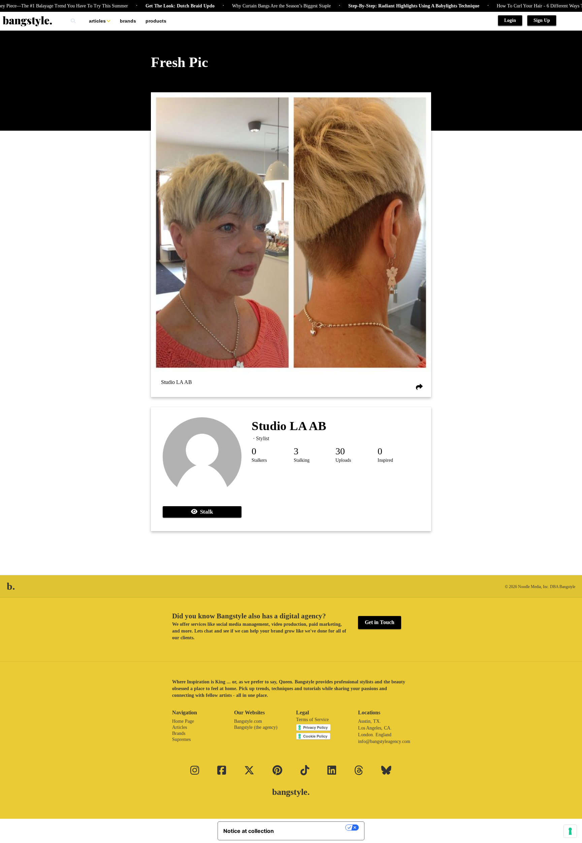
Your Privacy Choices (313, 827)
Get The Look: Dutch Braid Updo (157, 5)
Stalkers (259, 460)
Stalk (205, 512)
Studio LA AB (176, 382)
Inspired (385, 460)
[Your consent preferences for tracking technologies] (570, 831)
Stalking (302, 460)
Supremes (181, 739)
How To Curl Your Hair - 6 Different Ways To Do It (524, 5)
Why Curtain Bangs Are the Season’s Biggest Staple (258, 5)
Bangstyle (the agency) (256, 727)
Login (510, 20)
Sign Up (542, 20)
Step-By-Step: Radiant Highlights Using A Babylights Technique (390, 5)
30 (340, 451)
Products (156, 21)
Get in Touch (379, 622)
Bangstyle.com (248, 721)
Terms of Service (312, 719)
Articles (97, 21)
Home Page (183, 721)
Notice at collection (248, 831)
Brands (128, 21)
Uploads (343, 460)
